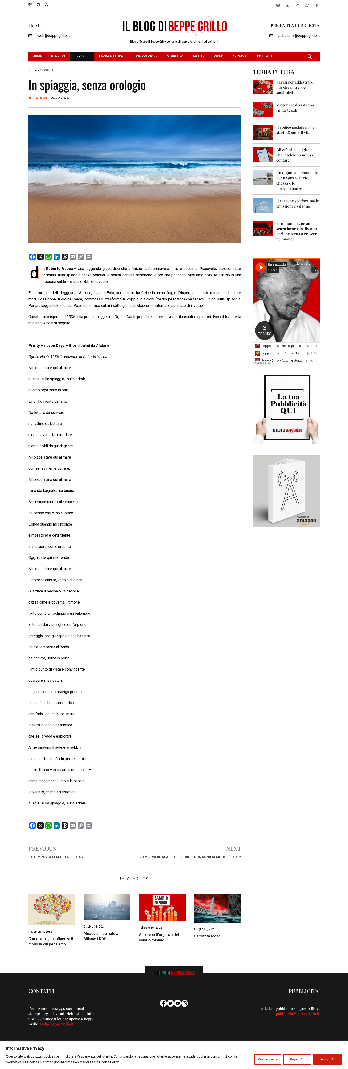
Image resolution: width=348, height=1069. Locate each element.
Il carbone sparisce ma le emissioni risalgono (297, 203)
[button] (32, 4)
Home (32, 70)
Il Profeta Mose (207, 936)
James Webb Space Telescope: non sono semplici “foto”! (190, 857)
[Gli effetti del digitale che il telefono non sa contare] (263, 154)
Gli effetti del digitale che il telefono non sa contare (294, 155)
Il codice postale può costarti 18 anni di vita (297, 130)
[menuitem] (37, 56)
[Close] (345, 1043)
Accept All (327, 1059)
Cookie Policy (109, 1062)
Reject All (297, 1059)
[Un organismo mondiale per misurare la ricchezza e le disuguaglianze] (263, 177)
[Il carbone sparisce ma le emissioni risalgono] (263, 205)
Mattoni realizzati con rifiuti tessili (295, 107)
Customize (266, 1059)
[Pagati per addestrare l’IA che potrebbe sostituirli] (263, 86)
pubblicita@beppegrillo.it (299, 35)
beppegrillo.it (38, 97)
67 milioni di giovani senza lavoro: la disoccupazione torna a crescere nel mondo (297, 231)
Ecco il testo (223, 316)
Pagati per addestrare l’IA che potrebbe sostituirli (294, 87)
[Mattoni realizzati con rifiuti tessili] (263, 109)
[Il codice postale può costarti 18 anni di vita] (263, 132)
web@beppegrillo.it (53, 35)
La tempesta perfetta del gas (55, 857)
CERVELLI (46, 70)
